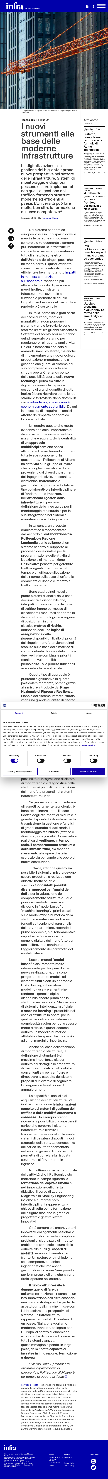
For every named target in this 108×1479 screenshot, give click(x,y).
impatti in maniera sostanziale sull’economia (48, 277)
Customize (54, 771)
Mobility (52, 1460)
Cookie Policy (69, 1466)
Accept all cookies (88, 771)
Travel (52, 1465)
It (92, 6)
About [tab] (89, 713)
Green (51, 1454)
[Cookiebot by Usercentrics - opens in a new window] (93, 705)
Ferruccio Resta (50, 218)
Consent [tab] (19, 713)
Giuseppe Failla (98, 225)
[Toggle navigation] (101, 6)
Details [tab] (54, 713)
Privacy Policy (69, 1463)
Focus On (43, 120)
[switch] (41, 761)
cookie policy (88, 745)
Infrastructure (56, 1457)
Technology (28, 120)
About (67, 1454)
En (88, 6)
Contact (68, 1457)
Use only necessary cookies (20, 771)
